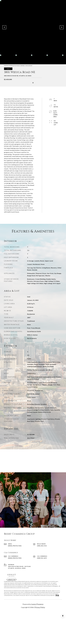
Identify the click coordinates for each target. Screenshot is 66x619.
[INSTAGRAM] (35, 612)
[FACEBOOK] (30, 612)
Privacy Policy (40, 607)
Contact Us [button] (33, 509)
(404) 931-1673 (42, 558)
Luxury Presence (37, 604)
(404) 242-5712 (42, 545)
